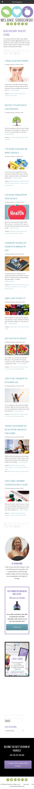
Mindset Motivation (20, 231)
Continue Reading (14, 90)
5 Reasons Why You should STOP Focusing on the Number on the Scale (15, 246)
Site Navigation (17, 2)
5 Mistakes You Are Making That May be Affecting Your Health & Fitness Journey (16, 429)
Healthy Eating (18, 93)
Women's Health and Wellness (11, 95)
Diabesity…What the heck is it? (15, 298)
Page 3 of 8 (16, 53)
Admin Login (26, 784)
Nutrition (23, 93)
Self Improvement (8, 286)
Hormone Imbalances (20, 181)
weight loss (17, 471)
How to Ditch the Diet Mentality (16, 338)
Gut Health (12, 93)
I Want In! (17, 627)
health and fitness (10, 471)
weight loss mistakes (24, 471)
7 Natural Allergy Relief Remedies (16, 61)
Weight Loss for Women (19, 183)
